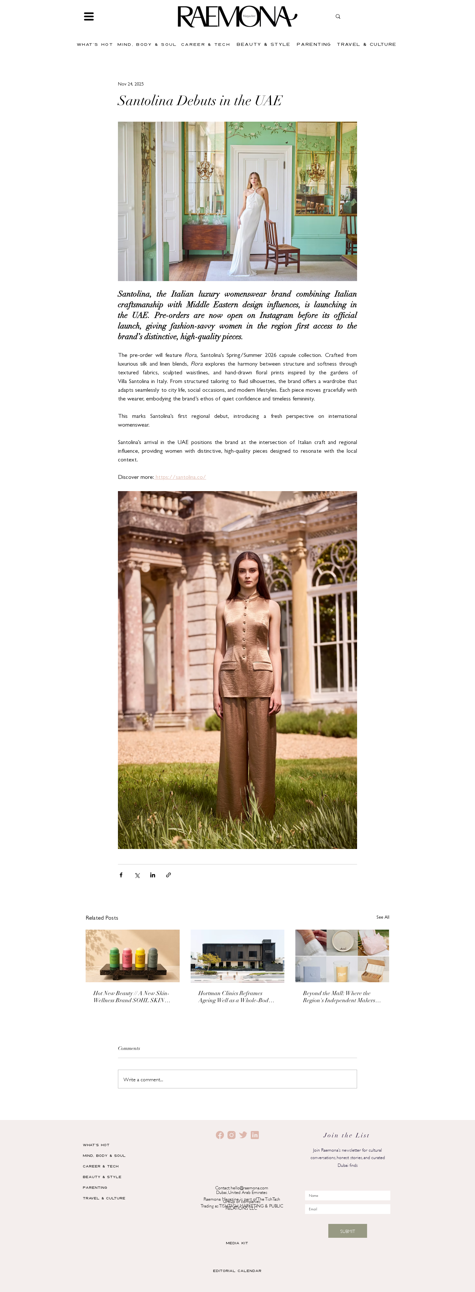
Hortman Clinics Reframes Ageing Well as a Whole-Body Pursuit (234, 997)
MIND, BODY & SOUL (104, 1155)
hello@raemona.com (249, 1187)
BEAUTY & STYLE (102, 1177)
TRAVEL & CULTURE (104, 1198)
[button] (88, 16)
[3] (243, 1135)
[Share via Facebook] (121, 875)
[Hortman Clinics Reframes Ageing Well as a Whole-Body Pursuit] (238, 956)
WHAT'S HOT (96, 1145)
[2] (220, 1135)
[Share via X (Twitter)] (137, 875)
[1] (231, 1135)
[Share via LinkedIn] (153, 875)
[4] (255, 1135)
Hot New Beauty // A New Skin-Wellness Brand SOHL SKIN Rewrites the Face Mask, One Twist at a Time (131, 997)
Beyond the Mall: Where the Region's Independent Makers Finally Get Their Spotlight (339, 997)
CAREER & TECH (101, 1166)
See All (382, 917)
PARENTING (95, 1187)
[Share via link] (168, 875)
